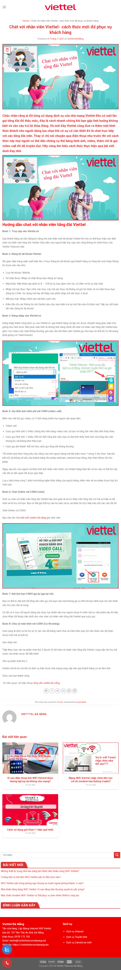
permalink (81, 702)
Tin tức (60, 702)
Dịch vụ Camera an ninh (79, 942)
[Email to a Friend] (63, 690)
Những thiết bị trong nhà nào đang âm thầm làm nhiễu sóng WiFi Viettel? (40, 871)
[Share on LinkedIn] (74, 690)
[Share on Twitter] (57, 690)
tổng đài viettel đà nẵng (46, 682)
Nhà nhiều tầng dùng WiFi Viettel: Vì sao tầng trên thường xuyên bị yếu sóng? (43, 889)
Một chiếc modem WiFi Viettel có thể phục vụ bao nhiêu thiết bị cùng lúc (40, 895)
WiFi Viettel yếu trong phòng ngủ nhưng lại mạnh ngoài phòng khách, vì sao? (42, 883)
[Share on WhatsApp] (46, 690)
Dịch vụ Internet (75, 931)
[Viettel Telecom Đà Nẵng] (60, 7)
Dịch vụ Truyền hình (76, 936)
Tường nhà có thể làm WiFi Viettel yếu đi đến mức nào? (31, 877)
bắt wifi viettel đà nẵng (33, 517)
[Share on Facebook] (52, 690)
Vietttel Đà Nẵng (75, 39)
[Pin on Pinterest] (69, 690)
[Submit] (117, 855)
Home (26, 20)
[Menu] (4, 7)
